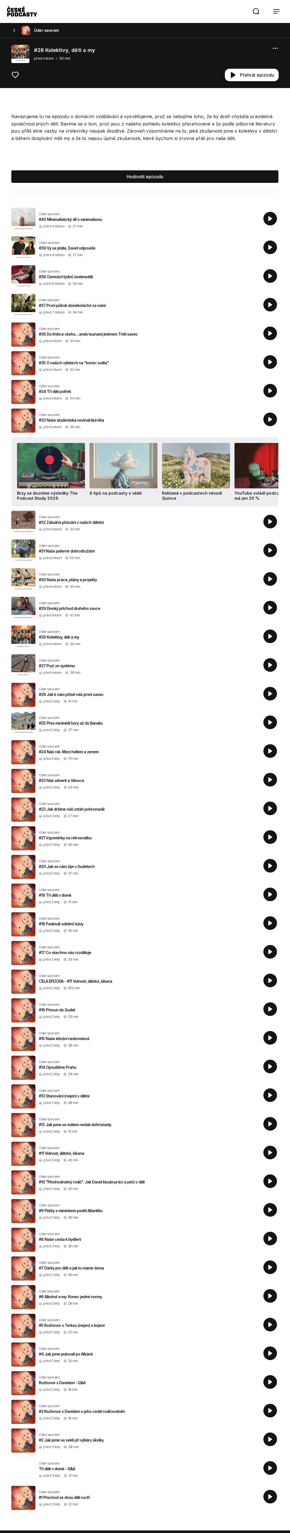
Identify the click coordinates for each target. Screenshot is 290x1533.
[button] (256, 11)
